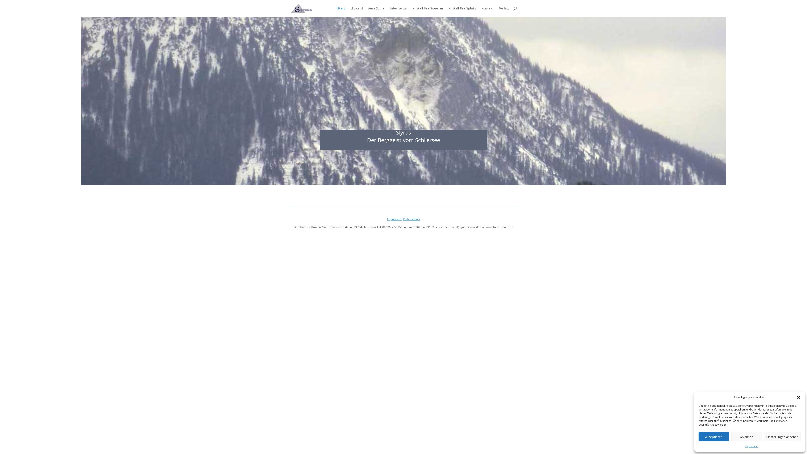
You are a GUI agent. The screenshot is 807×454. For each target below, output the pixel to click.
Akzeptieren (714, 437)
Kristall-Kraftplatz (462, 8)
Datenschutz (411, 219)
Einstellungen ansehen (782, 437)
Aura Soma (376, 8)
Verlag (504, 8)
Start (341, 8)
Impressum (751, 446)
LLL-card (357, 8)
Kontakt (487, 8)
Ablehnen (746, 437)
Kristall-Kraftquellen (428, 8)
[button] (798, 397)
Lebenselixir (398, 8)
